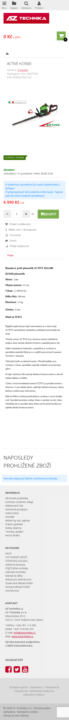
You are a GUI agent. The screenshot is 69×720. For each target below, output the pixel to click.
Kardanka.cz (37, 687)
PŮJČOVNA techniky (16, 568)
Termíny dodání (14, 531)
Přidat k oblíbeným (20, 224)
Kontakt (9, 516)
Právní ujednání (14, 524)
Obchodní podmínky (16, 498)
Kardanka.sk (52, 687)
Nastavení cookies (27, 711)
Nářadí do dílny (14, 575)
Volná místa (12, 513)
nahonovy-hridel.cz (34, 694)
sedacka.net (21, 691)
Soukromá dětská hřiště (19, 583)
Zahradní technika (15, 572)
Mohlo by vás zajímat (17, 520)
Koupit (50, 214)
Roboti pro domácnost (18, 579)
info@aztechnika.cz (25, 632)
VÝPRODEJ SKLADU (16, 561)
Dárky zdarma (13, 528)
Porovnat (15, 235)
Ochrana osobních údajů (19, 502)
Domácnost (12, 590)
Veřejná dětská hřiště (17, 587)
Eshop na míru (11, 715)
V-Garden (23, 70)
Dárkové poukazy (15, 564)
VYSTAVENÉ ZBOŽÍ (16, 557)
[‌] (8, 669)
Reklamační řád (14, 505)
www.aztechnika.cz (22, 636)
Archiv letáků (12, 535)
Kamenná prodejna (16, 509)
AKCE (8, 553)
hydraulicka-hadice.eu (42, 691)
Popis (10, 255)
